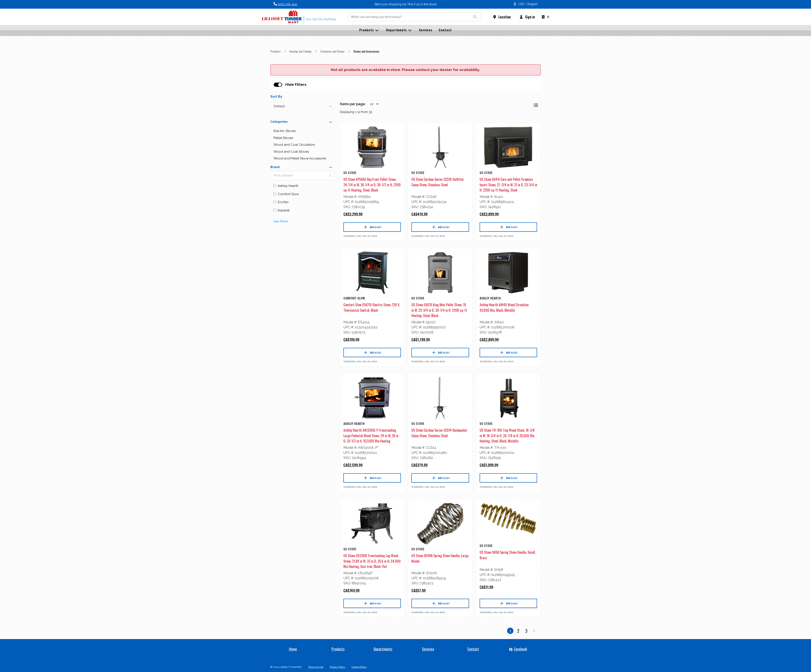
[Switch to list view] (536, 105)
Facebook (520, 649)
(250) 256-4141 (287, 4)
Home (293, 649)
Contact (473, 649)
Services (428, 649)
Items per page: (353, 104)
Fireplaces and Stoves (332, 51)
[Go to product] (372, 147)
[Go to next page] (534, 631)
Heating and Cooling (300, 51)
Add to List (375, 227)
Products (275, 51)
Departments (383, 649)
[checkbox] (278, 85)
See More (281, 221)
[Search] (330, 175)
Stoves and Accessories (366, 51)
